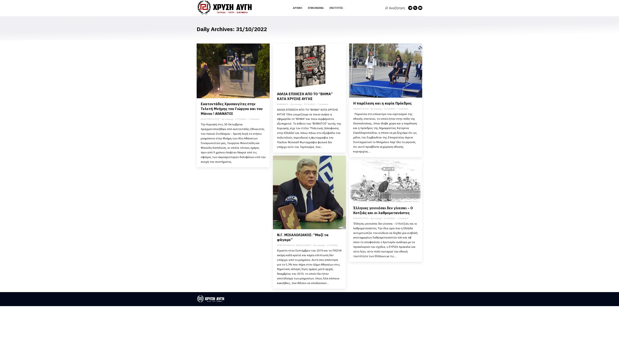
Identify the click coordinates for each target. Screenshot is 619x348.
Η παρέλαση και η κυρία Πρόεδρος (383, 103)
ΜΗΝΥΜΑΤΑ (282, 104)
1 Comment (253, 119)
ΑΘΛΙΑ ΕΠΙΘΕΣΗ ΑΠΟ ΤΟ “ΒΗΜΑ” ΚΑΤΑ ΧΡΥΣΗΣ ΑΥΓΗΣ (305, 96)
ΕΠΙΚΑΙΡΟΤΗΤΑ (360, 108)
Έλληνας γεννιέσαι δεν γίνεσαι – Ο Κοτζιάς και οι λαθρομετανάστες (383, 210)
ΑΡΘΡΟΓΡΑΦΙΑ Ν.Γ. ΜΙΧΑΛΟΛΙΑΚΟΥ (294, 245)
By (227, 119)
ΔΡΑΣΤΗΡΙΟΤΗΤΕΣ (210, 119)
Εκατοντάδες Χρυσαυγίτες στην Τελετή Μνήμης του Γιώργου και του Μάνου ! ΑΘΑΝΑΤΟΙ (232, 109)
